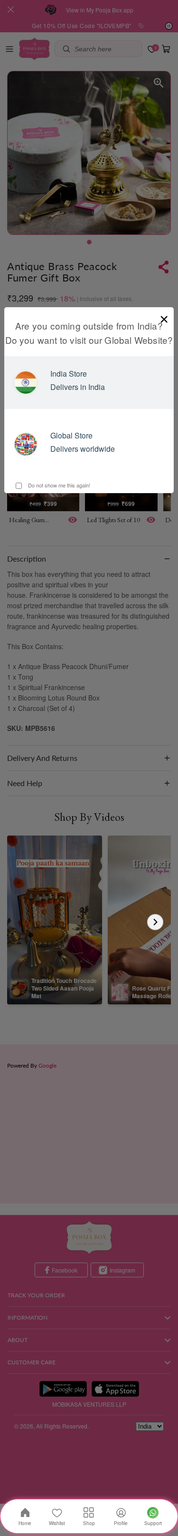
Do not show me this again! (58, 485)
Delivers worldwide (82, 448)
